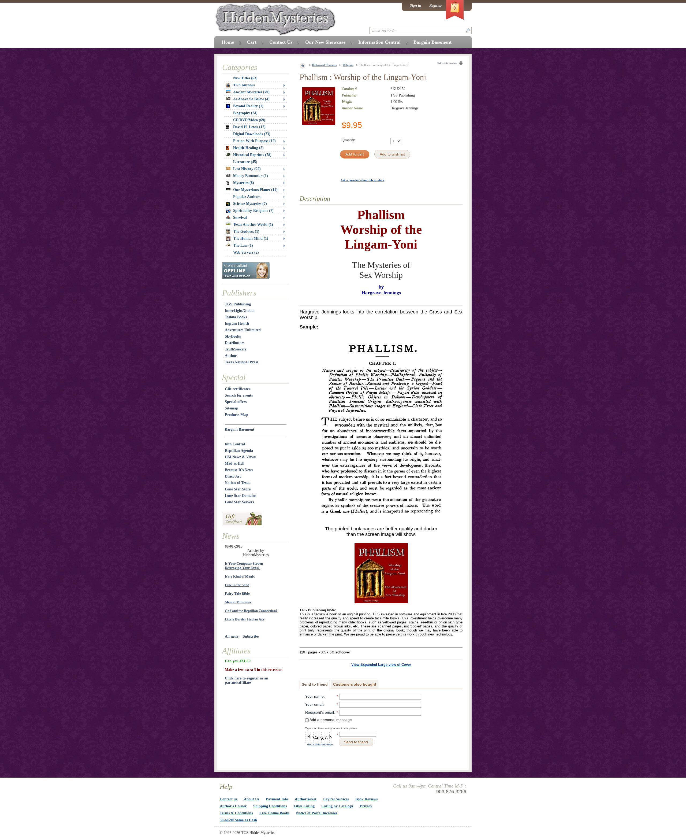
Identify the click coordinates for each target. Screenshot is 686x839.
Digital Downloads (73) (251, 134)
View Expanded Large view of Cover (381, 665)
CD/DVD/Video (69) (249, 120)
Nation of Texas (237, 483)
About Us (251, 799)
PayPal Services (336, 799)
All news (231, 636)
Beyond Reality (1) (248, 106)
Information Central (379, 42)
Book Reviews (366, 799)
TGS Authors (244, 85)
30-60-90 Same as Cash (238, 820)
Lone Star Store (238, 489)
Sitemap (231, 408)
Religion (348, 64)
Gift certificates (237, 389)
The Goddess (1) (246, 232)
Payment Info (277, 799)
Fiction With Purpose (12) (254, 141)
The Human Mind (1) (250, 238)
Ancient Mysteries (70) (251, 92)
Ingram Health (237, 323)
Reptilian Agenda (239, 451)
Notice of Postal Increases (316, 813)
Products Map (236, 415)
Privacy (366, 806)
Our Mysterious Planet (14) (255, 190)
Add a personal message (330, 720)
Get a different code (320, 744)
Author (231, 356)
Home (228, 42)
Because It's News (239, 470)
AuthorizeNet (305, 799)
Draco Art (233, 476)
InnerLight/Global (240, 311)
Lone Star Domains (240, 496)
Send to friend (315, 684)
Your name (314, 696)
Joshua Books (236, 317)
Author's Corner (233, 806)
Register (435, 5)
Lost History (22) (247, 169)
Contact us (228, 799)
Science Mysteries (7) (250, 204)
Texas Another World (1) (253, 225)
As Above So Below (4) (251, 99)
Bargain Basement (239, 429)
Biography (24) (245, 113)
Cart (251, 42)
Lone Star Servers (239, 502)
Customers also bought (354, 684)
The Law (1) (243, 245)
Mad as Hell (234, 463)
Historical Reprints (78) (252, 155)
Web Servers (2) (246, 252)
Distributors (234, 343)
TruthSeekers (235, 349)
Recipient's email (319, 712)
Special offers (236, 402)
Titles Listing (304, 806)
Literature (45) (245, 162)
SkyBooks (233, 336)
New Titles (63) (245, 78)
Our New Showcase (325, 42)
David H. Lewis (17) (249, 127)
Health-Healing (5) (248, 148)
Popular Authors (246, 197)
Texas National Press (241, 362)
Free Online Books (274, 813)
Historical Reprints (324, 64)
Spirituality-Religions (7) (253, 211)
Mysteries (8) (243, 183)
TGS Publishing (238, 304)
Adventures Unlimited (243, 330)
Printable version (447, 63)
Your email (314, 704)
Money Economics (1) (250, 176)
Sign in (415, 5)
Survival (240, 218)
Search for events (239, 395)
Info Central (235, 444)
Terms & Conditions (236, 813)
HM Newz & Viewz (240, 457)
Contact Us (280, 42)
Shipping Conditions (270, 806)
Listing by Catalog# (337, 806)
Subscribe (251, 636)
